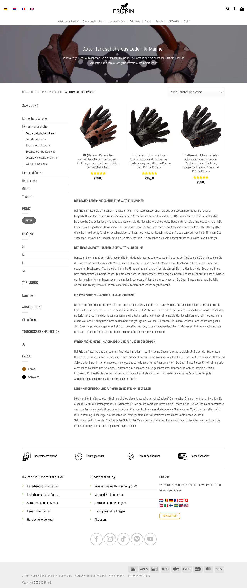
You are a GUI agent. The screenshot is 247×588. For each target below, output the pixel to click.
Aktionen (100, 519)
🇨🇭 (186, 500)
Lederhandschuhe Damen (43, 494)
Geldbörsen (135, 21)
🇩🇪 (171, 500)
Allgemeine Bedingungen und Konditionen (47, 576)
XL (23, 271)
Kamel (32, 369)
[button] (227, 8)
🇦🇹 (181, 500)
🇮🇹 (166, 505)
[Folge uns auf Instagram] (110, 539)
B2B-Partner (116, 576)
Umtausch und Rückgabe (111, 503)
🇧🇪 (166, 500)
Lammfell (28, 295)
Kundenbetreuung (102, 477)
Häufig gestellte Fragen (110, 511)
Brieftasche (29, 181)
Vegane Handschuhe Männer (42, 158)
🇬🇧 (181, 505)
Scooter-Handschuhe (38, 145)
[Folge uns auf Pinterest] (137, 539)
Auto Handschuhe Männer (40, 133)
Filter (28, 220)
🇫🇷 (176, 500)
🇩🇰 (161, 505)
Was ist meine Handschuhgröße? (116, 486)
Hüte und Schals (117, 21)
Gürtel (148, 21)
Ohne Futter (30, 320)
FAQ (186, 21)
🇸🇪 (176, 505)
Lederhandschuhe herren (42, 486)
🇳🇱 (161, 500)
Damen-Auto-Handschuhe (104, 357)
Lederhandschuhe (36, 139)
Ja (23, 344)
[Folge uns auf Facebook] (96, 539)
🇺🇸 (186, 505)
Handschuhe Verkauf (40, 519)
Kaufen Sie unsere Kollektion (43, 477)
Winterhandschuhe (36, 164)
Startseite (28, 92)
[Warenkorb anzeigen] (242, 8)
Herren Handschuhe (66, 21)
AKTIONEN (174, 21)
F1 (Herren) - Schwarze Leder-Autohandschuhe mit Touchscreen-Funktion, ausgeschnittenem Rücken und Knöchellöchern (150, 161)
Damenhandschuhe (92, 21)
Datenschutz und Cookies (90, 576)
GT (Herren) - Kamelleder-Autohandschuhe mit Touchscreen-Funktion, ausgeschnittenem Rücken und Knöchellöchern (98, 161)
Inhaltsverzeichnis (138, 576)
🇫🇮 (171, 505)
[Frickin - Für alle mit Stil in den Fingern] (123, 8)
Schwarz (33, 377)
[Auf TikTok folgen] (123, 539)
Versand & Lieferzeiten (109, 494)
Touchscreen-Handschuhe (40, 152)
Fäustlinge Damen (39, 511)
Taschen (160, 21)
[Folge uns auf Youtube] (150, 539)
